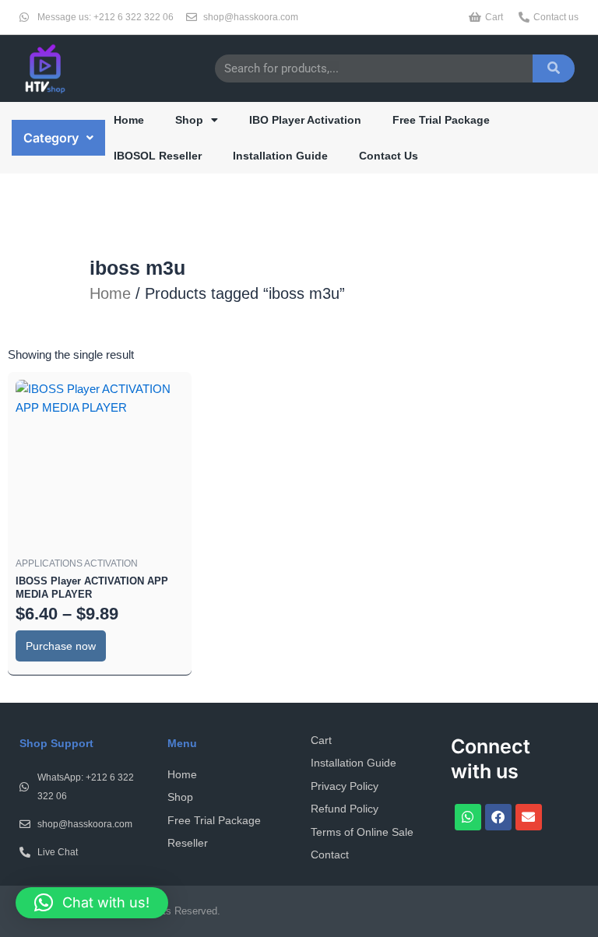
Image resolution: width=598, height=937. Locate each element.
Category (51, 138)
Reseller (187, 843)
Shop (189, 120)
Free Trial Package (441, 120)
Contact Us (388, 155)
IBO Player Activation (305, 120)
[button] (58, 138)
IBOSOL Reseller (158, 155)
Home (129, 120)
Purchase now (61, 646)
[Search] (554, 68)
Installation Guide (280, 155)
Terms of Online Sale (362, 832)
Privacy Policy (344, 786)
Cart (321, 740)
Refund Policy (344, 808)
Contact (330, 854)
